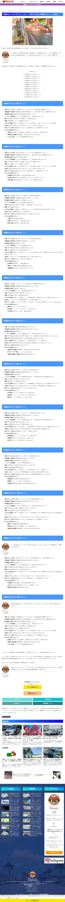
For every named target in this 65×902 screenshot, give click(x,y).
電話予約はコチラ (32, 693)
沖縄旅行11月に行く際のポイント (33, 94)
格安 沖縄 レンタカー (23, 894)
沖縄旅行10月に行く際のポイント (33, 92)
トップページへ (17, 699)
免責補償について (47, 703)
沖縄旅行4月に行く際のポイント (32, 80)
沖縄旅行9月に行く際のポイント (32, 90)
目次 (31, 71)
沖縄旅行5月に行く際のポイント (32, 82)
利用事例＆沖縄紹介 (6, 716)
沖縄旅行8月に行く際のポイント (32, 88)
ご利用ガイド (17, 703)
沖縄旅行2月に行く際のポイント (32, 76)
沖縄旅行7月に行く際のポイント (32, 86)
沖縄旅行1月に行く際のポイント (32, 74)
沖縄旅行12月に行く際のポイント (33, 96)
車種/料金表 (48, 699)
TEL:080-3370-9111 (54, 852)
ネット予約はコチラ (32, 687)
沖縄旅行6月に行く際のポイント (32, 84)
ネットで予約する (32, 900)
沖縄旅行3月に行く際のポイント (32, 78)
